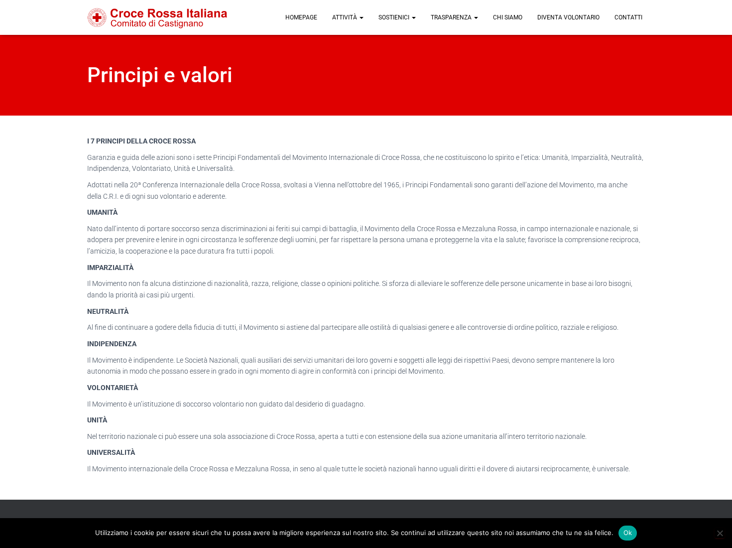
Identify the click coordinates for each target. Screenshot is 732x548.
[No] (720, 533)
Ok (627, 533)
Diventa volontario (568, 17)
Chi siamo (507, 17)
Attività (345, 17)
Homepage (301, 17)
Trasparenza (452, 17)
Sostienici (394, 17)
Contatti (628, 17)
